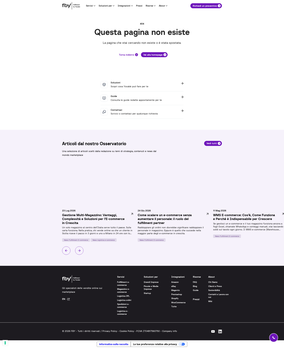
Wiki (210, 301)
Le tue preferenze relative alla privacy (155, 344)
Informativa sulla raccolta (113, 344)
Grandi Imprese (151, 282)
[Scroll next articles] (79, 250)
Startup (147, 293)
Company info (169, 331)
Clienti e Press (215, 286)
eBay (173, 286)
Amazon (175, 282)
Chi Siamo (212, 282)
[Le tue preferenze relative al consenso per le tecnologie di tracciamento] (5, 343)
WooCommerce (178, 302)
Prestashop (176, 294)
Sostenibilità (214, 290)
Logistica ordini (124, 300)
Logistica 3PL (123, 296)
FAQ (195, 282)
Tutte (174, 306)
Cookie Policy (127, 331)
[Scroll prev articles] (66, 250)
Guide (196, 290)
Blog (195, 286)
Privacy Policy (109, 331)
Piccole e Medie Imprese (151, 287)
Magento (175, 290)
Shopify (174, 298)
